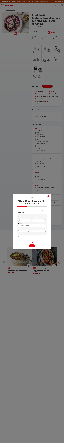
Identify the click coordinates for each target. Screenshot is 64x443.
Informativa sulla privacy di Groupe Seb (33, 242)
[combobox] (24, 220)
